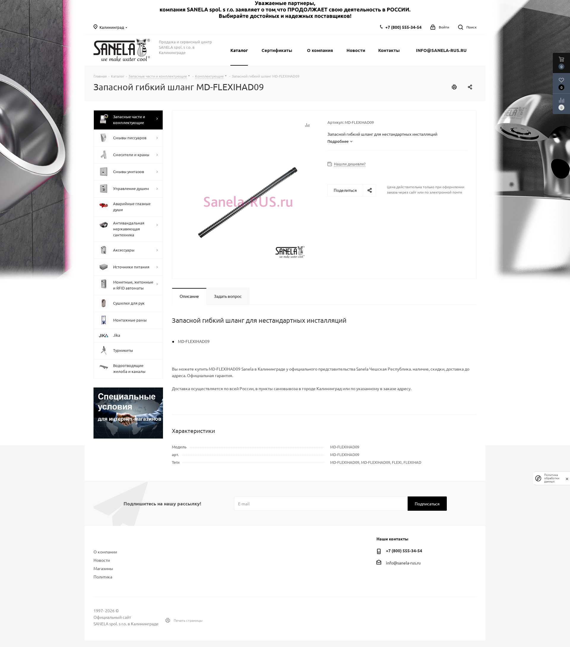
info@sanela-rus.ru (403, 562)
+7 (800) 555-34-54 (403, 27)
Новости (102, 560)
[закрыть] (567, 478)
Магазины (103, 568)
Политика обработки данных (551, 478)
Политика (103, 576)
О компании (105, 551)
